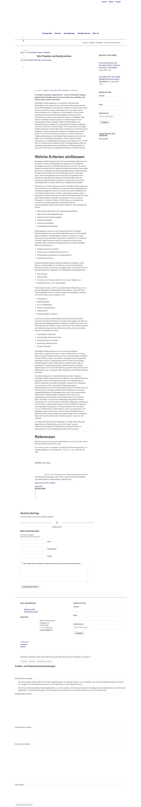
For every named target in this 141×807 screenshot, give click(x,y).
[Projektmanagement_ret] (54, 77)
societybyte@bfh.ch (46, 630)
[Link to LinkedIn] (21, 37)
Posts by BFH (103, 139)
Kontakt (22, 647)
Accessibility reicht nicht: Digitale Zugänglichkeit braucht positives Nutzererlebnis (109, 79)
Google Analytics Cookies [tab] (23, 727)
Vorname (102, 96)
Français (118, 2)
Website (52, 483)
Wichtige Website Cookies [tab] (23, 694)
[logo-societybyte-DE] (70, 17)
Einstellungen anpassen (44, 661)
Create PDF (38, 486)
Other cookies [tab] (19, 785)
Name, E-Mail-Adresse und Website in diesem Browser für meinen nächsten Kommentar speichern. (52, 563)
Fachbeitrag (46, 52)
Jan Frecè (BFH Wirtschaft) (32, 60)
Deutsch (104, 2)
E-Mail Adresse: (104, 113)
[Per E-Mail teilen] (37, 497)
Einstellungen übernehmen (24, 805)
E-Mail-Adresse (52, 549)
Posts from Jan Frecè (42, 483)
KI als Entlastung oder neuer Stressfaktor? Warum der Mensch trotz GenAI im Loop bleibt (109, 65)
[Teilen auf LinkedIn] (37, 494)
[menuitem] (104, 1)
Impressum (24, 644)
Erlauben (24, 661)
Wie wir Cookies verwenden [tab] (23, 678)
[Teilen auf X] (37, 491)
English (111, 2)
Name (49, 541)
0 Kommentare (46, 60)
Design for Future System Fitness (31, 52)
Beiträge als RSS (29, 609)
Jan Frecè (74, 90)
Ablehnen (32, 661)
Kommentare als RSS (31, 612)
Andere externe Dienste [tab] (22, 744)
